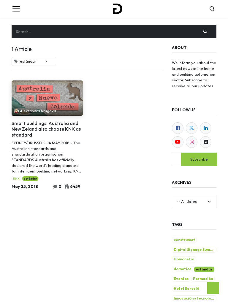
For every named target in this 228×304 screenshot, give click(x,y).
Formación (203, 278)
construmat (184, 240)
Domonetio (184, 259)
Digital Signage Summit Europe (195, 249)
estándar (30, 178)
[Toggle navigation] (16, 8)
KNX (16, 178)
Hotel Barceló (186, 288)
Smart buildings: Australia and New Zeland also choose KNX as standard (46, 129)
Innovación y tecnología (195, 298)
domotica (182, 269)
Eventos (181, 278)
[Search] (205, 32)
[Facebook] (177, 128)
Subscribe (199, 159)
